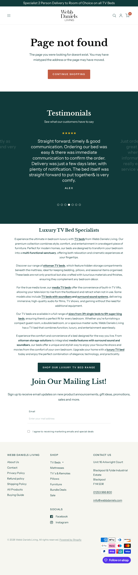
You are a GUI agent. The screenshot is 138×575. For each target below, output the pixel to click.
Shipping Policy (17, 484)
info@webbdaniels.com (107, 500)
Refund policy (15, 478)
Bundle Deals (58, 489)
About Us (13, 462)
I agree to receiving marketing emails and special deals (63, 431)
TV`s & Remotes (60, 473)
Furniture (56, 484)
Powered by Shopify (70, 539)
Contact (12, 467)
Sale (52, 495)
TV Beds (55, 462)
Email (32, 411)
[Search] (114, 15)
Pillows (54, 478)
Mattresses (57, 467)
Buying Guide (15, 495)
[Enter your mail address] (108, 420)
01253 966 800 (102, 492)
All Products (15, 489)
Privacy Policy (16, 473)
